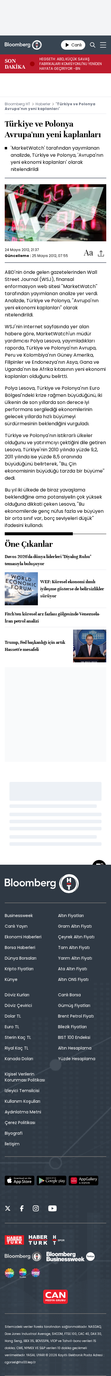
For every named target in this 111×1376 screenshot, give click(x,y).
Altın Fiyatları (71, 916)
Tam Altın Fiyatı (74, 947)
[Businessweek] (70, 1256)
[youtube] (52, 1209)
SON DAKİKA (15, 64)
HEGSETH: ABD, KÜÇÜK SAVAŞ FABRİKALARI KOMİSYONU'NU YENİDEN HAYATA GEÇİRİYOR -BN (70, 64)
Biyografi (13, 1133)
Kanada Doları (19, 1059)
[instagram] (36, 1209)
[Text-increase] (88, 253)
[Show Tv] (9, 1273)
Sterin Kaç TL (18, 1037)
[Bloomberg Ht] (23, 1256)
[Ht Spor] (58, 1240)
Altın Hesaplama (74, 1048)
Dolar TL (13, 1016)
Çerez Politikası (20, 1123)
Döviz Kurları (17, 995)
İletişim (12, 1144)
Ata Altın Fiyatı (72, 969)
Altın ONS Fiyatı (73, 979)
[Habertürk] (14, 1240)
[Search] (92, 45)
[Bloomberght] (23, 45)
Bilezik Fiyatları (72, 1027)
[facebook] (21, 1209)
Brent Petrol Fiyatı (76, 1016)
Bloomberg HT (17, 103)
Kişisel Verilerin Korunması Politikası (25, 1077)
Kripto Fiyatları (19, 969)
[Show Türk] (23, 1273)
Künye (11, 979)
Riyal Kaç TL (16, 1048)
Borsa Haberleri (20, 947)
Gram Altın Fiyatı (75, 926)
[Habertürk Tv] (38, 1240)
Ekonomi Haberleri (23, 937)
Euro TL (12, 1027)
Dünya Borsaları (20, 958)
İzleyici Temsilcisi (22, 1091)
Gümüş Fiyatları (74, 1005)
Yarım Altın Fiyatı (75, 958)
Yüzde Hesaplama (76, 1059)
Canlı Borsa (69, 995)
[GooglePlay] (51, 1180)
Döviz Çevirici (18, 1005)
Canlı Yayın (16, 926)
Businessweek (19, 916)
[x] (8, 1209)
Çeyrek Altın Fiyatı (76, 937)
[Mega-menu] (103, 45)
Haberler (43, 103)
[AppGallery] (83, 1180)
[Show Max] (36, 1273)
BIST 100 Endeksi (74, 1037)
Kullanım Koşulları (22, 1101)
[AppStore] (19, 1180)
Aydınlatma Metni (23, 1112)
